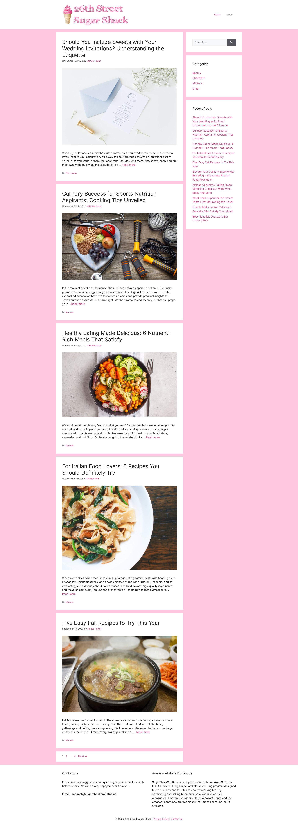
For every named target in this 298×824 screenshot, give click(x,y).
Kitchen (69, 312)
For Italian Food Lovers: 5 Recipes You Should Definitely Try (110, 469)
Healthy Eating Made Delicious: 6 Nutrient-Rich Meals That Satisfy (116, 336)
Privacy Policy (161, 818)
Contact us (177, 818)
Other (230, 14)
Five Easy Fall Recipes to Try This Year (111, 622)
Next (82, 756)
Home (217, 14)
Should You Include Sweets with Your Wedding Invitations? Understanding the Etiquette (113, 48)
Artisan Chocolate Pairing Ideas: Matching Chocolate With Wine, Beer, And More (212, 188)
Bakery (196, 72)
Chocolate (71, 173)
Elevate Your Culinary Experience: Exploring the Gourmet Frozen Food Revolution (213, 175)
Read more (128, 164)
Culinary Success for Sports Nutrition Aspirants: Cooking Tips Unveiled (109, 196)
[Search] (231, 42)
